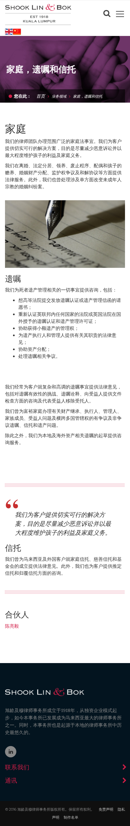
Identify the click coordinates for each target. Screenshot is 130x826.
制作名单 (71, 817)
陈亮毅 (12, 626)
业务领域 (59, 96)
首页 (40, 96)
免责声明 (106, 809)
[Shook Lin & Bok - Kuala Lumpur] (38, 14)
